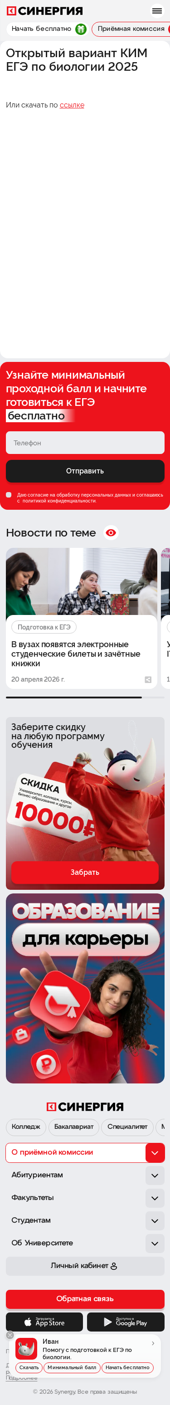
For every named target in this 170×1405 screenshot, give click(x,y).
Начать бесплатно (128, 1368)
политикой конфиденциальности (58, 500)
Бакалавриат (73, 1127)
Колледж (26, 1127)
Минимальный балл (72, 1368)
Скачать (29, 1368)
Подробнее (22, 1378)
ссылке (72, 105)
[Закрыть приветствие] (10, 1335)
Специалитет (127, 1127)
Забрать (85, 872)
